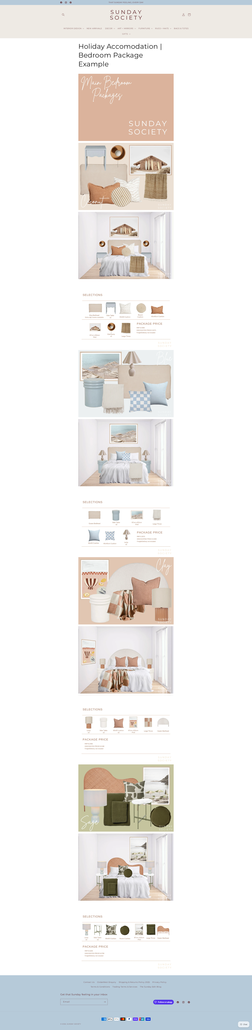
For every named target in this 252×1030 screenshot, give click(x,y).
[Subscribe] (104, 1002)
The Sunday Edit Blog (150, 987)
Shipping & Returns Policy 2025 (134, 982)
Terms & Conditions (100, 987)
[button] (63, 15)
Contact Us (88, 982)
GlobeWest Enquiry (106, 982)
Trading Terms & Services (124, 987)
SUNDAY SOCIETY (74, 1024)
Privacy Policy (159, 982)
